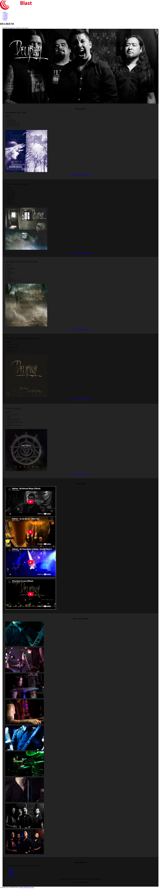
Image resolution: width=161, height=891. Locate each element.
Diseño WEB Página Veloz (26, 887)
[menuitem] (82, 12)
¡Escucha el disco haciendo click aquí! (80, 175)
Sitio (10, 874)
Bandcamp (11, 876)
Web (12, 874)
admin (11, 28)
